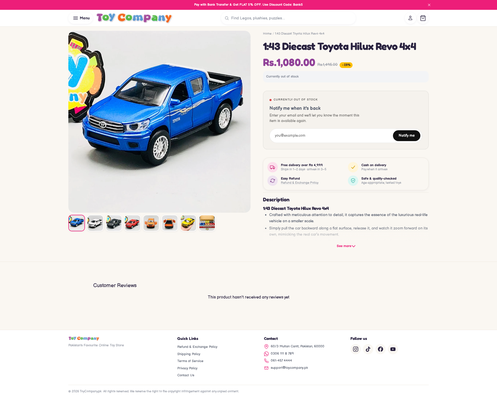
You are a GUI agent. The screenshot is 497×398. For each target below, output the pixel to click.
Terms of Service (190, 361)
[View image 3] (114, 223)
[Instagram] (355, 349)
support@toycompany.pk (289, 368)
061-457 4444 (281, 360)
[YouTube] (393, 349)
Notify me (407, 136)
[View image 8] (207, 223)
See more (344, 246)
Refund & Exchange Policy (299, 183)
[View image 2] (95, 223)
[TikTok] (368, 349)
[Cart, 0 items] (423, 18)
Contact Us (185, 375)
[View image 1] (76, 223)
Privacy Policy (187, 368)
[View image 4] (132, 223)
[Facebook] (380, 349)
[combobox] (292, 18)
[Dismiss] (429, 5)
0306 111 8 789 (282, 353)
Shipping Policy (188, 354)
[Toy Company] (134, 18)
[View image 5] (151, 223)
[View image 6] (170, 223)
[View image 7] (188, 223)
